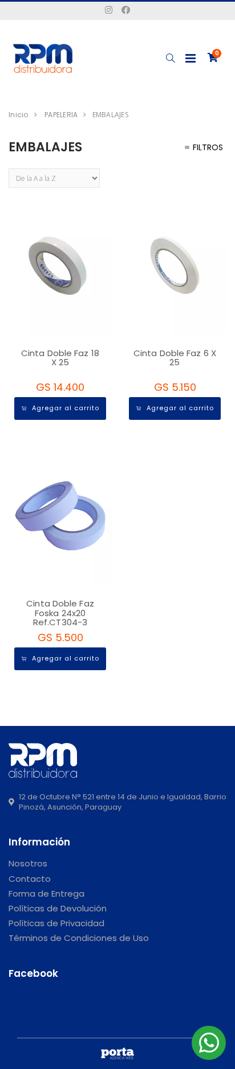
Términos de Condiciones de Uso (79, 938)
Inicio (19, 114)
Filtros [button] (208, 147)
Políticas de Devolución (58, 908)
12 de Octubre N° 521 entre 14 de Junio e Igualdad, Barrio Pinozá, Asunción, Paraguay (122, 802)
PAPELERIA (61, 114)
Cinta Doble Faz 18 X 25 (60, 358)
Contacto (30, 879)
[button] (170, 58)
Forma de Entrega (46, 893)
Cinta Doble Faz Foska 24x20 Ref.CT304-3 (60, 612)
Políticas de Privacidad (56, 923)
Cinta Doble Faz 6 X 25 (174, 358)
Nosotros (28, 863)
